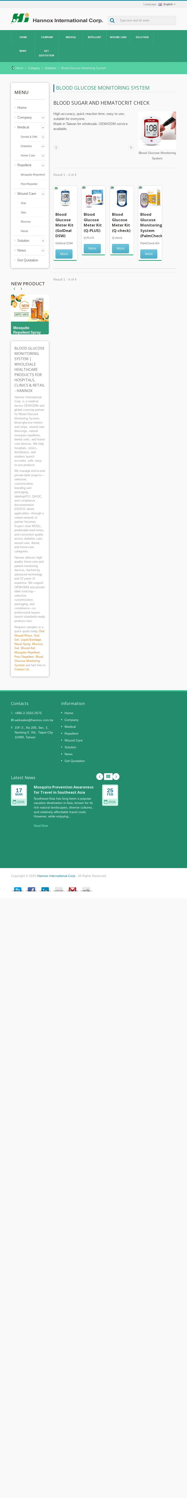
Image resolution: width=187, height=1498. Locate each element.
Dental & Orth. (29, 136)
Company (47, 37)
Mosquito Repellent (33, 174)
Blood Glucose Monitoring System (28, 661)
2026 (20, 802)
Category (34, 68)
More (64, 254)
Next (14, 288)
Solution (142, 37)
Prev (21, 288)
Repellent (94, 37)
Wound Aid (28, 648)
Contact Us (21, 669)
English (168, 4)
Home (23, 37)
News (22, 50)
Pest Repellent (24, 656)
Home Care (28, 155)
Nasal (24, 231)
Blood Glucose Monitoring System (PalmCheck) (152, 225)
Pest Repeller (29, 184)
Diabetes (50, 68)
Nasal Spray (22, 644)
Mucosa (26, 221)
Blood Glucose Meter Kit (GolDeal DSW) (64, 225)
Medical (71, 37)
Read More (41, 825)
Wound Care (118, 37)
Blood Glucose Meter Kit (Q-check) (121, 222)
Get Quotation (46, 53)
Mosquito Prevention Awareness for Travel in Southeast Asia (64, 790)
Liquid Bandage (31, 639)
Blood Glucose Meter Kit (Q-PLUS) (93, 222)
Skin (23, 212)
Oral (23, 203)
